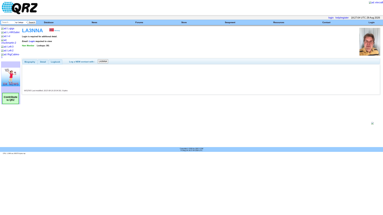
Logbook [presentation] (55, 62)
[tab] (29, 61)
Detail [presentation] (43, 62)
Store (184, 22)
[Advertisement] (195, 123)
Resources (278, 22)
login (331, 17)
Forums (139, 22)
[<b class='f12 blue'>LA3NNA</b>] (369, 55)
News (94, 22)
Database (49, 22)
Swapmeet (230, 22)
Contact (326, 22)
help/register (342, 17)
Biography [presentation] (30, 62)
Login (372, 22)
